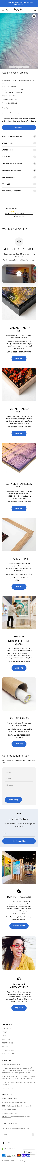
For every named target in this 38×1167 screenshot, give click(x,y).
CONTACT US (7, 1028)
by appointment (19, 919)
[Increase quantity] (16, 112)
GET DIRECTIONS (19, 926)
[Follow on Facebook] (3, 1143)
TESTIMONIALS (7, 1043)
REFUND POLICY (8, 1050)
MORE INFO (19, 358)
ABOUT (4, 1032)
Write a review (19, 216)
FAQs (4, 1036)
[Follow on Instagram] (8, 1143)
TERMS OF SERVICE (9, 1054)
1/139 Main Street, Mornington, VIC (14, 1102)
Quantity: (5, 108)
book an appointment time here (18, 90)
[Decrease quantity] (4, 112)
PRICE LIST (6, 1039)
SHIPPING (5, 1046)
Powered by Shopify (21, 1161)
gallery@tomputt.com (9, 99)
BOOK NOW (19, 1008)
